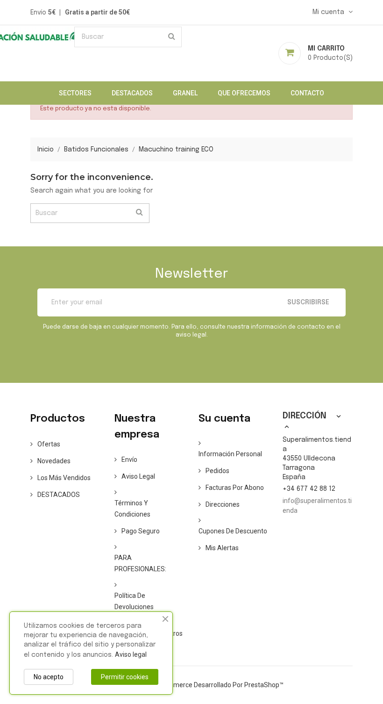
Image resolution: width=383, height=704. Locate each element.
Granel (185, 93)
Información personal (230, 454)
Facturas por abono (235, 487)
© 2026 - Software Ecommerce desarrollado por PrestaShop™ (192, 685)
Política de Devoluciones (134, 601)
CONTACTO (307, 93)
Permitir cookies (125, 677)
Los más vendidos (64, 477)
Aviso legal (138, 476)
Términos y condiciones (132, 508)
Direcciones (223, 504)
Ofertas (48, 444)
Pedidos (217, 470)
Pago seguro (140, 531)
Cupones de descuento (233, 531)
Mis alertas (222, 548)
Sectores (75, 93)
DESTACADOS (132, 93)
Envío (129, 459)
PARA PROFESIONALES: (140, 563)
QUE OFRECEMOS (244, 93)
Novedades (54, 461)
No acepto (49, 677)
